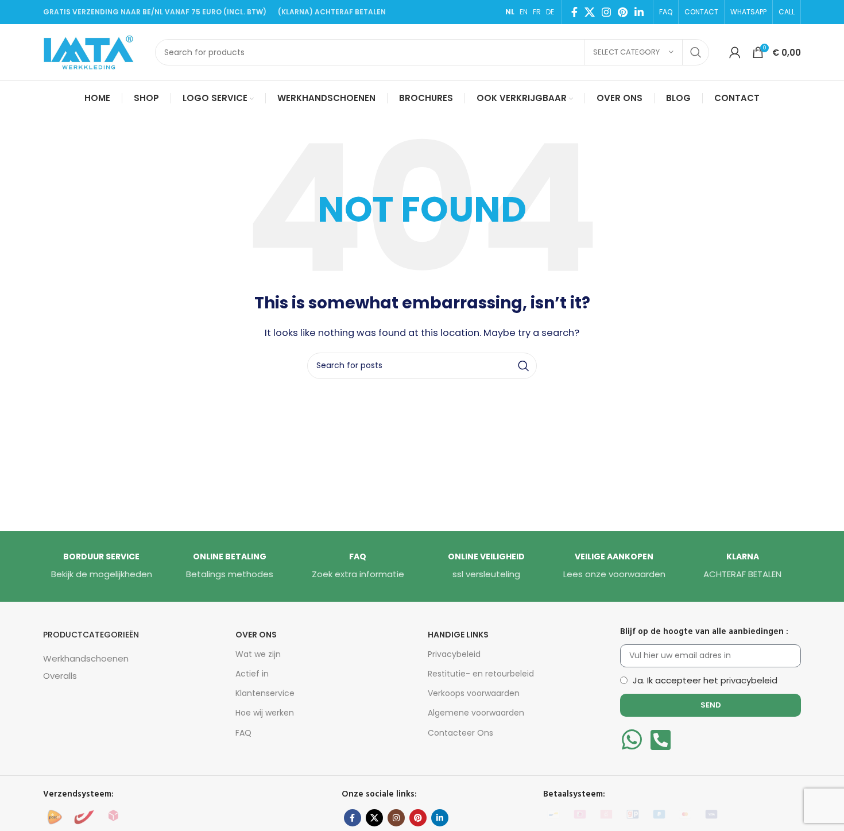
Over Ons (256, 634)
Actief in (252, 673)
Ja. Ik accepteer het (705, 680)
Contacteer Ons (460, 733)
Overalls (60, 676)
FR (537, 12)
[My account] (734, 52)
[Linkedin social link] (639, 12)
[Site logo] (93, 51)
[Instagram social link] (606, 12)
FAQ (243, 733)
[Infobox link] (101, 566)
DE (550, 12)
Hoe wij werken (264, 712)
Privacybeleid (454, 654)
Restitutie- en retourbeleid (481, 673)
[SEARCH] (696, 52)
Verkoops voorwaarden (474, 693)
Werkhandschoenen (86, 658)
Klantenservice (265, 693)
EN (524, 12)
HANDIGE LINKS (458, 634)
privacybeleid (749, 680)
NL (509, 12)
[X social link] (589, 12)
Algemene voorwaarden (476, 712)
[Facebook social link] (574, 12)
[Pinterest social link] (622, 12)
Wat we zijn (258, 654)
